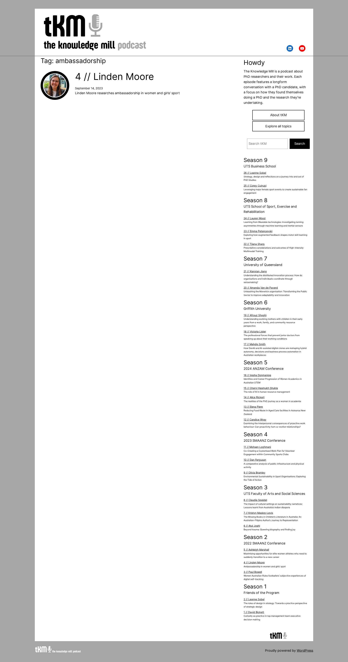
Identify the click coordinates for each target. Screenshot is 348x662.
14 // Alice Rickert (254, 397)
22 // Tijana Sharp (254, 243)
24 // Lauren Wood (255, 218)
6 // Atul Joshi (252, 525)
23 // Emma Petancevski (258, 231)
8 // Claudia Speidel (255, 499)
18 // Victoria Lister (255, 331)
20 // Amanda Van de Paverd (261, 287)
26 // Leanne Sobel (255, 172)
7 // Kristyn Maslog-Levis (258, 512)
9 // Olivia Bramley (254, 472)
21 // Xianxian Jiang (255, 271)
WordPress (305, 650)
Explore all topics (278, 126)
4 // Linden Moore (114, 76)
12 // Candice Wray (255, 419)
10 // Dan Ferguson (255, 459)
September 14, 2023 (89, 88)
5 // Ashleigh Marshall (256, 549)
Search (299, 143)
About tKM (278, 115)
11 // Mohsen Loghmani (257, 446)
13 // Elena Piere (253, 406)
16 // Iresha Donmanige (257, 375)
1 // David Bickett (254, 612)
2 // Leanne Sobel (254, 599)
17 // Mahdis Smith (255, 344)
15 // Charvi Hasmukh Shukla (261, 388)
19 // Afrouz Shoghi (255, 315)
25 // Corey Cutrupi (255, 185)
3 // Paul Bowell (253, 571)
